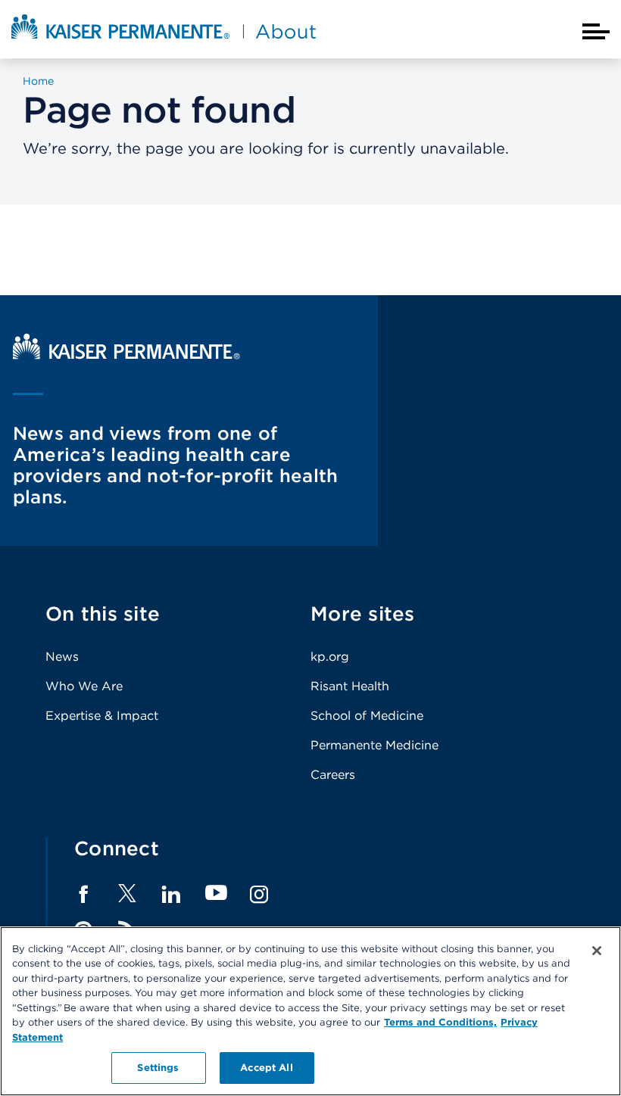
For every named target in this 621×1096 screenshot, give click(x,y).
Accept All (266, 1067)
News (62, 656)
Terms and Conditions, (440, 1022)
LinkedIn (171, 895)
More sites (362, 613)
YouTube (216, 894)
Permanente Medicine (374, 745)
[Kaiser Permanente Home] (126, 355)
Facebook (83, 895)
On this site (102, 613)
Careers (332, 775)
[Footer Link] (127, 898)
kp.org (329, 656)
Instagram (259, 895)
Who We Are (84, 686)
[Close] (596, 950)
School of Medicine (366, 715)
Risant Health (349, 686)
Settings (158, 1067)
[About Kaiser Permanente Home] (163, 40)
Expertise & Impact (101, 715)
